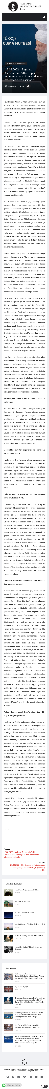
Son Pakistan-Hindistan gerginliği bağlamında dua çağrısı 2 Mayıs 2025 (28, 1026)
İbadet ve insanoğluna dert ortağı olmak (29, 936)
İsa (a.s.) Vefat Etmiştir (23, 901)
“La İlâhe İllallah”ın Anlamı (25, 913)
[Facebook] (13, 1077)
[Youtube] (36, 1077)
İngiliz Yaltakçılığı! (21, 986)
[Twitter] (24, 1077)
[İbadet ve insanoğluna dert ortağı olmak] (8, 938)
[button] (44, 1086)
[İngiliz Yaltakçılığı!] (8, 989)
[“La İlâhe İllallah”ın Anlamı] (8, 915)
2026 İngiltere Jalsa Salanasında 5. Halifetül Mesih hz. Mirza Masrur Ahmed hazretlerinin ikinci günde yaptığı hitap (29, 976)
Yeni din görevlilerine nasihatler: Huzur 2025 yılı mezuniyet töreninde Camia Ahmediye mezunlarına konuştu (29, 1015)
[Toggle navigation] (5, 17)
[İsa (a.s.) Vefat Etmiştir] (8, 903)
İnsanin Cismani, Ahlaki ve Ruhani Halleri (30, 924)
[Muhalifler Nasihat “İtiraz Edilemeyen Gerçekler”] (8, 949)
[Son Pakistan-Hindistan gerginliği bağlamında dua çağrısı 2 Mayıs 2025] (8, 1027)
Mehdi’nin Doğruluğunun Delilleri (27, 890)
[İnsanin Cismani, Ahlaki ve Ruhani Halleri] (8, 926)
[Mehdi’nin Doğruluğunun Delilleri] (8, 892)
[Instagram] (30, 1077)
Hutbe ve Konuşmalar (16, 63)
